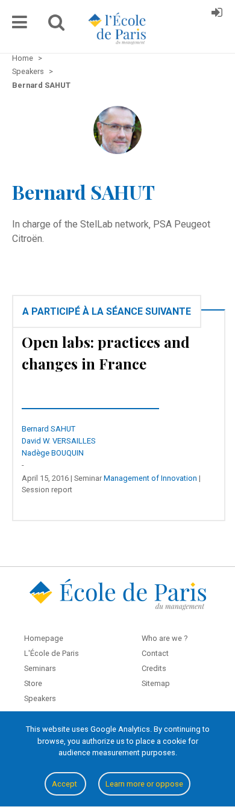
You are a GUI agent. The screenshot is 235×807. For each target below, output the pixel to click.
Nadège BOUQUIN (53, 452)
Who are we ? (164, 638)
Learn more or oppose (144, 783)
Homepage (43, 638)
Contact (155, 653)
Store (33, 683)
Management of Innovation (150, 478)
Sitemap (156, 683)
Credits (154, 668)
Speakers (40, 698)
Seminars (40, 668)
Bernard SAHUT (48, 428)
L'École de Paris (51, 653)
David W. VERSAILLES (59, 440)
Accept (65, 783)
